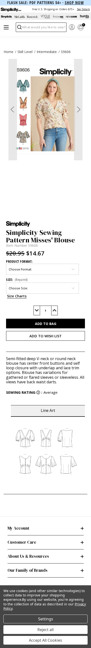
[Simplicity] (10, 9)
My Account (18, 528)
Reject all (45, 629)
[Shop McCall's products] (19, 16)
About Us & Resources (28, 556)
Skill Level (25, 51)
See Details (83, 9)
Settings (45, 619)
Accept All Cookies (45, 640)
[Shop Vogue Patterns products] (45, 16)
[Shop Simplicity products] (6, 16)
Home (8, 51)
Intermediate (47, 51)
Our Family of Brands (28, 570)
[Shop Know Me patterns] (58, 16)
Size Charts (17, 295)
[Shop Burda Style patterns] (84, 16)
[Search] (19, 28)
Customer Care (22, 542)
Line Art (48, 410)
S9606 (66, 51)
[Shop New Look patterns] (71, 16)
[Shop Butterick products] (32, 16)
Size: (17, 279)
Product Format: (19, 261)
